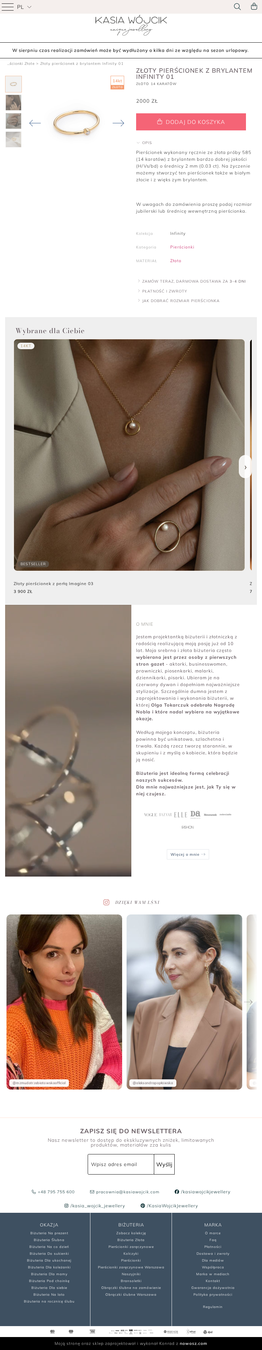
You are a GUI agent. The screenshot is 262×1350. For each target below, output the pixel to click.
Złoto (175, 260)
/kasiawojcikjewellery (205, 1191)
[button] (144, 142)
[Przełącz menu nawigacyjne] (8, 7)
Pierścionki (182, 247)
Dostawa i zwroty (213, 1253)
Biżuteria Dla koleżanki (49, 1267)
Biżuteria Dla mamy (49, 1274)
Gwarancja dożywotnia (213, 1287)
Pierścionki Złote (18, 63)
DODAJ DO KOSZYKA (194, 121)
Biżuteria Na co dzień (49, 1247)
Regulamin (213, 1307)
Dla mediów (213, 1260)
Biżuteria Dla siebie (49, 1287)
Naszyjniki (131, 1274)
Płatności (212, 1247)
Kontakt (213, 1281)
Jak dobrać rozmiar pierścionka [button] (180, 300)
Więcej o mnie (186, 854)
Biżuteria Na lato (49, 1294)
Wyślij (164, 1164)
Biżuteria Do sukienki (49, 1253)
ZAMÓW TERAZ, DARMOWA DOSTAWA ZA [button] (193, 281)
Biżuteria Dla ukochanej (49, 1260)
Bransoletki (131, 1281)
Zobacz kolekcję (131, 1233)
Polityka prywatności (212, 1294)
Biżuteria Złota (131, 1240)
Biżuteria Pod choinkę (49, 1281)
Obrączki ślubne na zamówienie (131, 1287)
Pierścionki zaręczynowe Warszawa (131, 1267)
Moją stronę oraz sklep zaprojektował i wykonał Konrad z (131, 1343)
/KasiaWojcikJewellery (172, 1205)
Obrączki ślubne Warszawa (131, 1294)
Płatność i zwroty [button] (164, 291)
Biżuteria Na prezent (49, 1233)
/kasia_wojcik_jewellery (97, 1205)
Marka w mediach (213, 1274)
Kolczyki (131, 1253)
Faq (213, 1240)
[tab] (196, 142)
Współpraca (213, 1267)
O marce (213, 1233)
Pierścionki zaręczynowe (131, 1247)
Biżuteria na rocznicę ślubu (49, 1301)
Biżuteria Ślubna (49, 1240)
